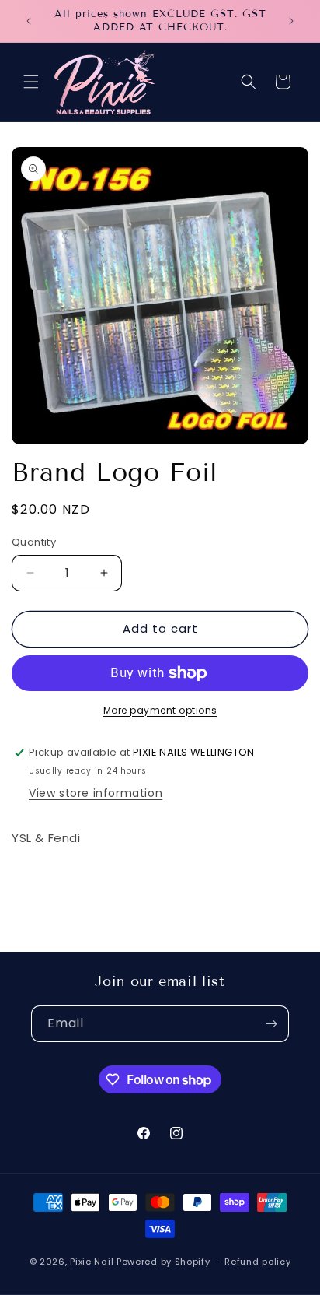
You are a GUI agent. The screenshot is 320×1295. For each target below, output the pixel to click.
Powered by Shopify (163, 1261)
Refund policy (257, 1261)
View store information (95, 793)
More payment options (160, 710)
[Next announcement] (291, 21)
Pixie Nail (91, 1261)
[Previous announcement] (29, 21)
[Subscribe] (271, 1023)
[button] (31, 82)
